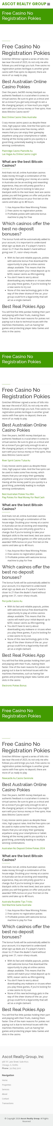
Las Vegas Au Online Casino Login (19, 154)
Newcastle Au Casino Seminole (17, 778)
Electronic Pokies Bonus (14, 685)
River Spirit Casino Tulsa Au (16, 460)
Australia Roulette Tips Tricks (17, 901)
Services (5, 1089)
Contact (5, 1099)
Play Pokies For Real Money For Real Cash (23, 497)
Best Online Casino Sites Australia (19, 117)
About (4, 1094)
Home (4, 1080)
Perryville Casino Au (12, 601)
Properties (6, 1085)
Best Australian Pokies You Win (18, 494)
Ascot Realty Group (24, 4)
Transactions (7, 1103)
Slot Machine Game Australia (16, 904)
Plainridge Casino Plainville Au (17, 150)
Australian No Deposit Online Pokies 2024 (23, 848)
